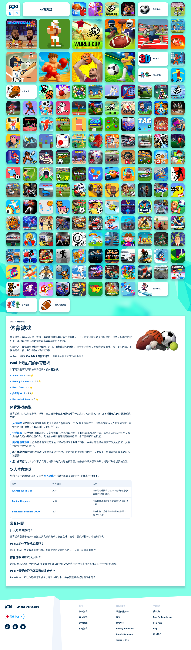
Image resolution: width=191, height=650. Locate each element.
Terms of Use (122, 640)
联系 (118, 617)
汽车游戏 (83, 612)
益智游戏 (83, 623)
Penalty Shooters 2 (22, 381)
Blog (155, 629)
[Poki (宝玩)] (13, 7)
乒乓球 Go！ (19, 393)
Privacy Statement (125, 629)
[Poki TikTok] (7, 626)
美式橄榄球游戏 (20, 442)
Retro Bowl (18, 387)
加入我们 (157, 634)
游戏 (12, 322)
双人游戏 (49, 476)
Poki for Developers (162, 617)
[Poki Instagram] (15, 626)
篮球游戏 (17, 433)
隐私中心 (120, 623)
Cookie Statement (124, 634)
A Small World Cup (22, 491)
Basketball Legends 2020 (26, 512)
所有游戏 (83, 629)
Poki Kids (157, 623)
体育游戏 (21, 322)
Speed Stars (19, 375)
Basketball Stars (21, 399)
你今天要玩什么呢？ (16, 13)
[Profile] (9, 13)
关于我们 (157, 612)
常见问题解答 (122, 612)
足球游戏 (17, 423)
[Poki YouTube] (23, 626)
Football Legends (21, 501)
